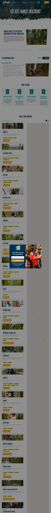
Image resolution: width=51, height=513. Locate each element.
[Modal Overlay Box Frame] (25, 256)
